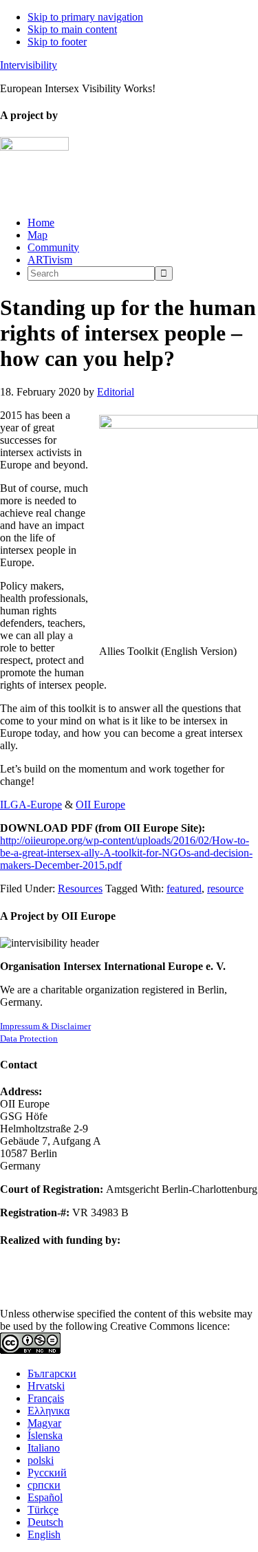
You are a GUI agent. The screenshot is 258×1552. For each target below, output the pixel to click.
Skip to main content (72, 29)
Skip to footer (57, 41)
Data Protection (29, 1038)
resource (225, 888)
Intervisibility (28, 65)
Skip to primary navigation (85, 17)
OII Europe (100, 804)
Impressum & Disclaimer (45, 1026)
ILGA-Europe (31, 804)
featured (184, 888)
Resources (80, 888)
